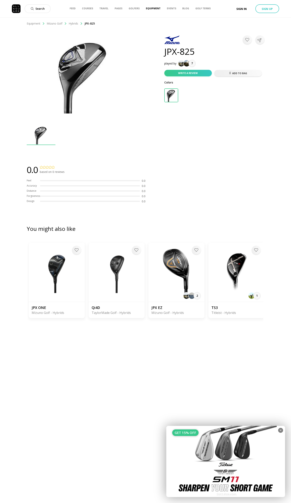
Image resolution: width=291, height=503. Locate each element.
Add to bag (239, 73)
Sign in (241, 9)
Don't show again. (227, 494)
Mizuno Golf (54, 23)
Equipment (33, 23)
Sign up (267, 9)
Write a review (188, 73)
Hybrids (73, 23)
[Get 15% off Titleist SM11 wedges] (225, 461)
